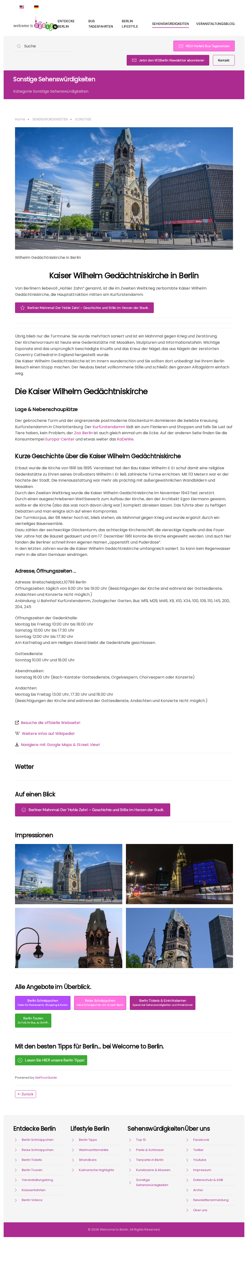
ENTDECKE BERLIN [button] (66, 24)
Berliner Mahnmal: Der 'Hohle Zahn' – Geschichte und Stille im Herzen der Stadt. (88, 308)
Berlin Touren (33, 1020)
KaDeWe (125, 439)
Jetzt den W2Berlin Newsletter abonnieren (171, 60)
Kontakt (224, 60)
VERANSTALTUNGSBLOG (215, 24)
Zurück (27, 1094)
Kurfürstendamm (109, 427)
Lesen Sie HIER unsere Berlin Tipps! (55, 1060)
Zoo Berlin (83, 433)
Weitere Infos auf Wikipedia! (48, 733)
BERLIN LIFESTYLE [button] (130, 24)
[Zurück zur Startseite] (35, 23)
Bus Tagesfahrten (100, 24)
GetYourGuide (46, 1077)
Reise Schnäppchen (100, 1002)
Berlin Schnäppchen (43, 1002)
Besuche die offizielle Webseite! (50, 722)
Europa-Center (60, 439)
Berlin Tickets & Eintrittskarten (162, 1002)
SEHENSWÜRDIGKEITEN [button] (170, 24)
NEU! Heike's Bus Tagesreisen (208, 46)
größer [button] (69, 874)
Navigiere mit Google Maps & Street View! (60, 744)
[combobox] (42, 46)
